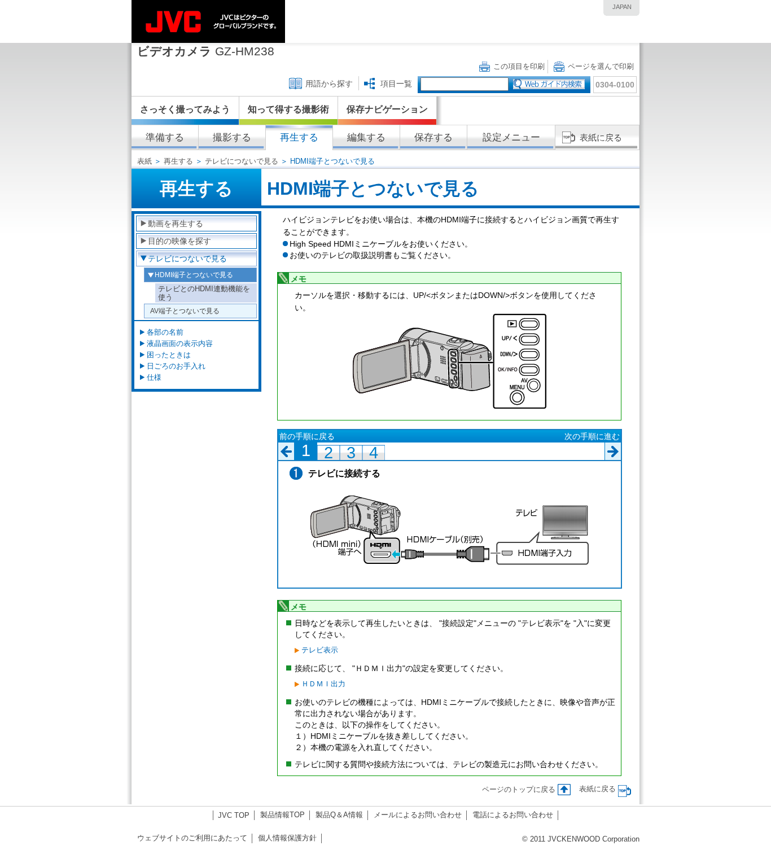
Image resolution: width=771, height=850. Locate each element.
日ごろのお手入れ (176, 366)
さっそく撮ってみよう (185, 109)
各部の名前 (165, 332)
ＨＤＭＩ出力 (323, 684)
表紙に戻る (601, 137)
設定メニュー (511, 137)
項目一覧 (396, 83)
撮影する (232, 137)
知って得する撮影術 (288, 109)
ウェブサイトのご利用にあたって (192, 838)
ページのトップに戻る (518, 789)
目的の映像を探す (179, 241)
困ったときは (169, 354)
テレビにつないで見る (241, 161)
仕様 (154, 377)
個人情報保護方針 (287, 838)
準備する (165, 137)
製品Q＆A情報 (339, 814)
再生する (299, 137)
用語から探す (329, 83)
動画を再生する (175, 223)
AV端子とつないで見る (185, 310)
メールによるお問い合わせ (418, 814)
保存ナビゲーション (387, 109)
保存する (433, 137)
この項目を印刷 (519, 66)
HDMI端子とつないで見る (194, 274)
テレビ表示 (319, 650)
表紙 (144, 161)
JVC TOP (233, 815)
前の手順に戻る (307, 436)
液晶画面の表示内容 (180, 343)
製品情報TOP (282, 814)
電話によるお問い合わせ (512, 814)
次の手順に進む (592, 436)
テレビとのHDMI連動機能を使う (204, 292)
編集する (366, 137)
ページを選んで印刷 (601, 66)
